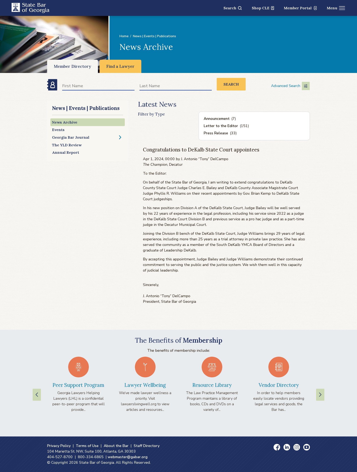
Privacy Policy (59, 445)
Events (58, 129)
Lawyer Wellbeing (145, 385)
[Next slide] (320, 395)
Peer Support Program (78, 385)
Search (230, 8)
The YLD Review (67, 145)
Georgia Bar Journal (70, 137)
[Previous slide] (37, 395)
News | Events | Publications (154, 36)
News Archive (64, 122)
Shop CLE (260, 8)
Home (124, 36)
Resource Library (212, 385)
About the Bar (116, 445)
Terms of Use (87, 445)
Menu (332, 8)
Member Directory (72, 66)
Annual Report (65, 152)
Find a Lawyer (120, 66)
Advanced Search (285, 85)
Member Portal (298, 8)
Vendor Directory (279, 385)
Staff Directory (146, 445)
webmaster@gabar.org (128, 456)
